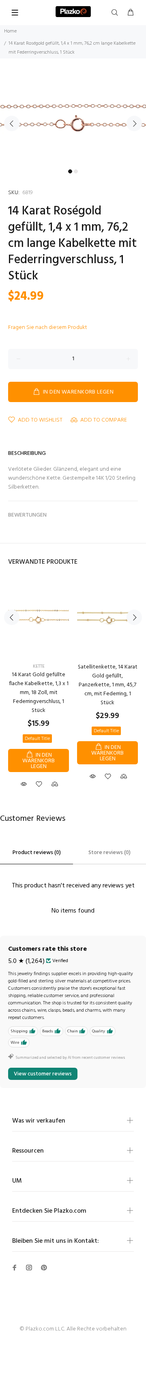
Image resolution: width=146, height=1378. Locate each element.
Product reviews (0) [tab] (37, 852)
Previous (11, 123)
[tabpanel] (73, 118)
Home (10, 31)
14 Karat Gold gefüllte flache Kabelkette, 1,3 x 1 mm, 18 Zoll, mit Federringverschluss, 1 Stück (39, 692)
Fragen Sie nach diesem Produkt (47, 327)
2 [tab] (76, 171)
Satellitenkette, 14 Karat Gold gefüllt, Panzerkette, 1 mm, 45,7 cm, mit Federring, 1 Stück (107, 684)
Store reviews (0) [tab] (109, 852)
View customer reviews (43, 1074)
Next (134, 123)
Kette (39, 666)
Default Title (37, 739)
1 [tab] (70, 171)
